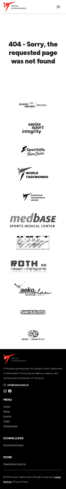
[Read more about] (33, 107)
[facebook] (10, 391)
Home (6, 406)
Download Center (13, 445)
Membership (10, 426)
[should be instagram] (5, 391)
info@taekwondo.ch (18, 385)
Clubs (6, 421)
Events (7, 416)
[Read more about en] (33, 130)
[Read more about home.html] (33, 314)
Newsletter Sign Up (14, 464)
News (6, 411)
